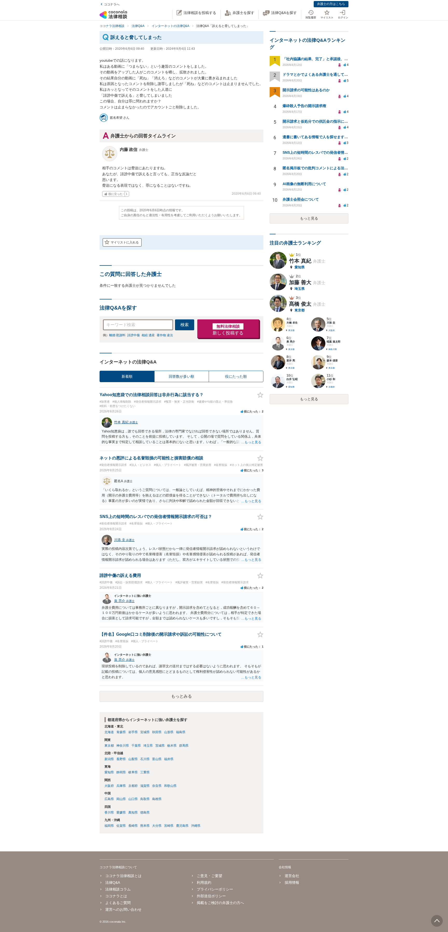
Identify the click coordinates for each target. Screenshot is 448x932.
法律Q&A (112, 882)
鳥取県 (145, 799)
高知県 (133, 812)
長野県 (121, 759)
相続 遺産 (148, 335)
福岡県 (109, 826)
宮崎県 (168, 826)
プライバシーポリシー (215, 889)
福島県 (180, 732)
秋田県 (157, 732)
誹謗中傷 (133, 335)
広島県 (109, 799)
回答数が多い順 (181, 376)
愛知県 (109, 772)
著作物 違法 (165, 335)
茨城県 (160, 745)
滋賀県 (145, 786)
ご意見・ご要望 (209, 876)
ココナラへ (112, 4)
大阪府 (109, 786)
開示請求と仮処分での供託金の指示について (319, 121)
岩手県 (133, 732)
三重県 (145, 772)
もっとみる (181, 696)
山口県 (133, 799)
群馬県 (183, 745)
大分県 (157, 826)
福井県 (168, 759)
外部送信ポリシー (211, 896)
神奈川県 (122, 745)
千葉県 (136, 745)
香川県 (109, 812)
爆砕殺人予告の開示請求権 (304, 106)
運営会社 (292, 876)
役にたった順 (236, 376)
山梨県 (133, 759)
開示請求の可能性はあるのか (306, 90)
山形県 (168, 732)
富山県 (157, 759)
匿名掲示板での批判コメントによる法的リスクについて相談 (332, 168)
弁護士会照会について (301, 199)
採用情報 (292, 882)
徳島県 (145, 812)
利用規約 (204, 882)
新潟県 (109, 759)
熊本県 (145, 826)
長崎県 (133, 826)
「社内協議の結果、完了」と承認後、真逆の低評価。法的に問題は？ (339, 59)
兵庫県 (121, 786)
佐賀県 (121, 826)
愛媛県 (121, 812)
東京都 (109, 745)
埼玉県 (148, 745)
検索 (184, 325)
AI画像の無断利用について (304, 184)
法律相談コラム (118, 889)
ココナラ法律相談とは (123, 876)
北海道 (109, 732)
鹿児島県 (182, 826)
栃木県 (172, 745)
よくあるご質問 (118, 903)
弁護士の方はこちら (331, 4)
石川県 (145, 759)
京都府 (133, 786)
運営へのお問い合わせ (123, 909)
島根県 (157, 799)
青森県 (121, 732)
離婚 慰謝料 (117, 335)
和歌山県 (170, 786)
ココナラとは (116, 896)
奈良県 (157, 786)
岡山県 (121, 799)
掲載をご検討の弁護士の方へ (220, 903)
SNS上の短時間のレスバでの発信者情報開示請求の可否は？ (332, 152)
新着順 (127, 376)
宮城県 (145, 732)
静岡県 (121, 772)
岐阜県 (133, 772)
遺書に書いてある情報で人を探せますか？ (317, 137)
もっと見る (309, 218)
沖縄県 (195, 826)
